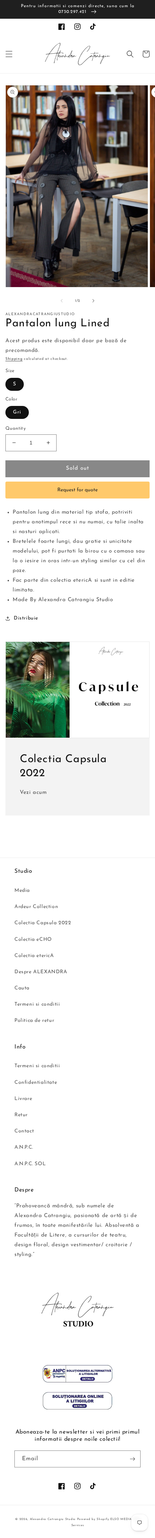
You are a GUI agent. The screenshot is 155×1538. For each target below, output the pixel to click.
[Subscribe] (132, 1458)
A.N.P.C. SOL (30, 1164)
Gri (17, 412)
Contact (24, 1131)
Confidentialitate (35, 1082)
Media (22, 890)
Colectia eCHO (33, 939)
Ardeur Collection (36, 906)
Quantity (15, 428)
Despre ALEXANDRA (40, 972)
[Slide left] (62, 301)
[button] (9, 54)
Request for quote (77, 490)
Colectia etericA (34, 955)
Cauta (22, 988)
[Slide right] (93, 301)
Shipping (14, 359)
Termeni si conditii (37, 1004)
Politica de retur (34, 1020)
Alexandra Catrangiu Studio (53, 1519)
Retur (21, 1115)
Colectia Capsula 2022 (42, 923)
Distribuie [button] (26, 618)
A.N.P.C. (23, 1147)
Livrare (23, 1098)
